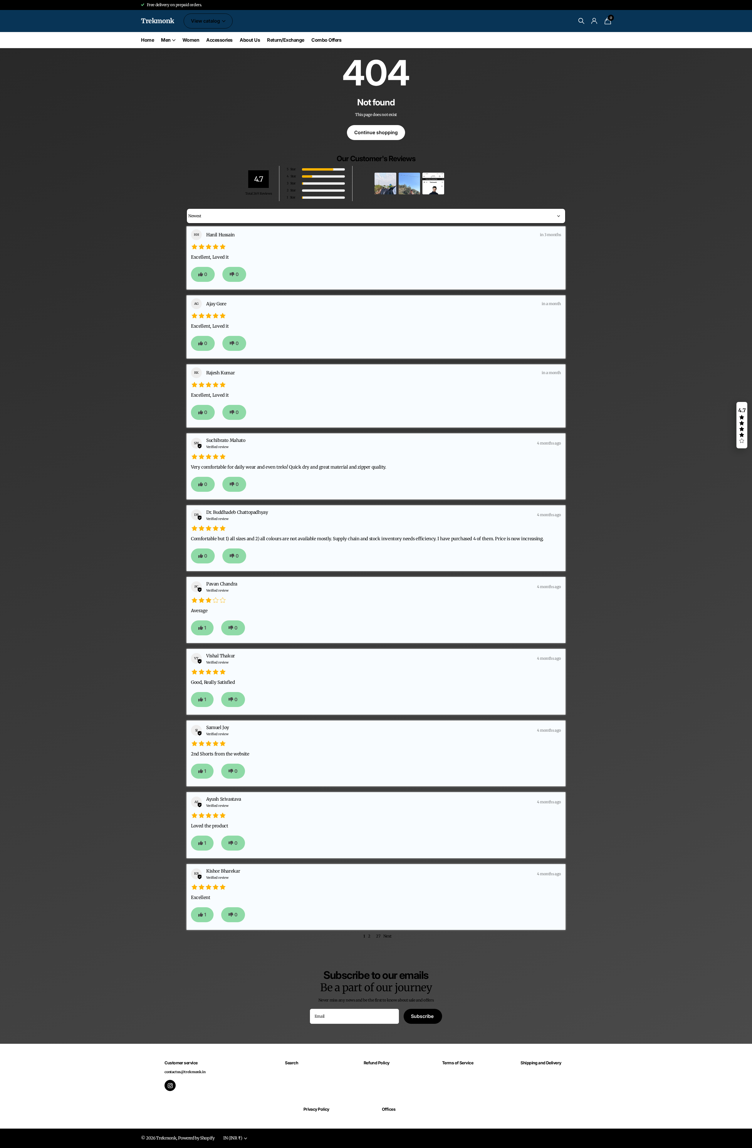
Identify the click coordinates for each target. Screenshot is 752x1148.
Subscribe (423, 1016)
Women (190, 40)
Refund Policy (377, 1062)
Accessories (219, 40)
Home (147, 40)
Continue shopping (376, 132)
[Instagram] (170, 1085)
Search (291, 1062)
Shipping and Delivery (541, 1062)
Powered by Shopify (196, 1138)
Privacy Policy (316, 1109)
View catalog (206, 21)
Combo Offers (326, 40)
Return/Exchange (285, 40)
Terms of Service (457, 1062)
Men (166, 40)
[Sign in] (594, 21)
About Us (250, 40)
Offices (388, 1109)
